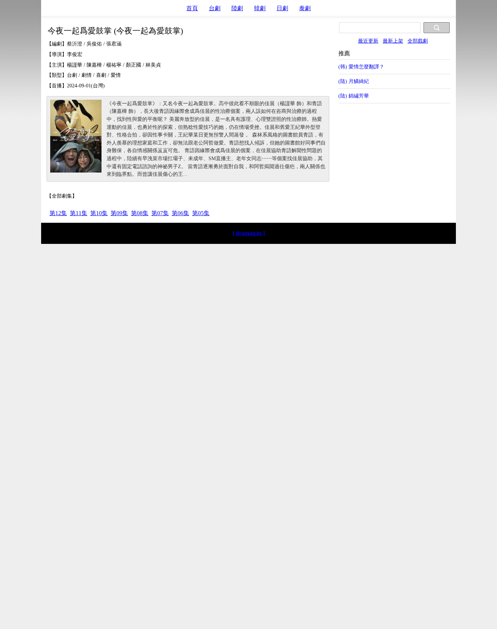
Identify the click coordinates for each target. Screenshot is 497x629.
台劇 (214, 8)
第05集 (201, 213)
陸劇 (237, 8)
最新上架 (393, 41)
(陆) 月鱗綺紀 (353, 81)
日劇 (282, 8)
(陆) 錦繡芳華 (353, 96)
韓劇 (260, 8)
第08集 (139, 213)
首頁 (192, 8)
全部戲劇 (417, 41)
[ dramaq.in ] (248, 233)
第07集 (160, 213)
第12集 (58, 213)
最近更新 (368, 41)
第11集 (78, 213)
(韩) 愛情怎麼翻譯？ (361, 67)
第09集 (119, 213)
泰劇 (305, 8)
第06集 (180, 213)
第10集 (99, 213)
